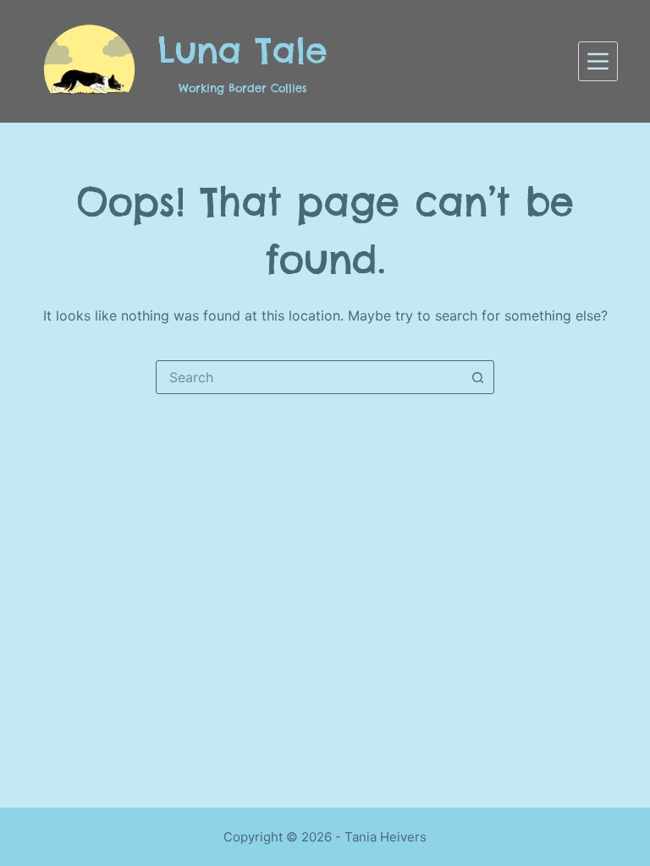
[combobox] (309, 377)
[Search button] (477, 377)
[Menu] (598, 61)
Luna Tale (243, 50)
